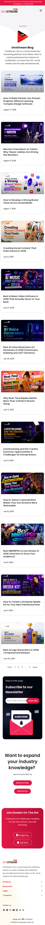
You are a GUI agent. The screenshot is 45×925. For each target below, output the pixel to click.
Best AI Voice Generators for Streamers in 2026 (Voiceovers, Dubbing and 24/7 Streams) (20, 350)
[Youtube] (13, 910)
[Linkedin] (17, 910)
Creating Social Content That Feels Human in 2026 (19, 249)
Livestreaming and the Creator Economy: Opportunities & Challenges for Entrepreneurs (20, 451)
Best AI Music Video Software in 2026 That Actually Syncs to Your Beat (21, 299)
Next (35, 667)
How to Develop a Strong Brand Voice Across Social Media (20, 201)
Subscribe (33, 700)
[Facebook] (4, 910)
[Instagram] (10, 910)
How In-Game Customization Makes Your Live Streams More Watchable (20, 502)
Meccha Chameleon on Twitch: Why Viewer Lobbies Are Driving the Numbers (20, 152)
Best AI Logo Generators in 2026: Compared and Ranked (21, 651)
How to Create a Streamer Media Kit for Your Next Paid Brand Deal (21, 603)
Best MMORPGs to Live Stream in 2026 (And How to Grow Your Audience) (21, 553)
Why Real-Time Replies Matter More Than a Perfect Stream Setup (20, 401)
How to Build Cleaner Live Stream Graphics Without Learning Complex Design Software (21, 101)
